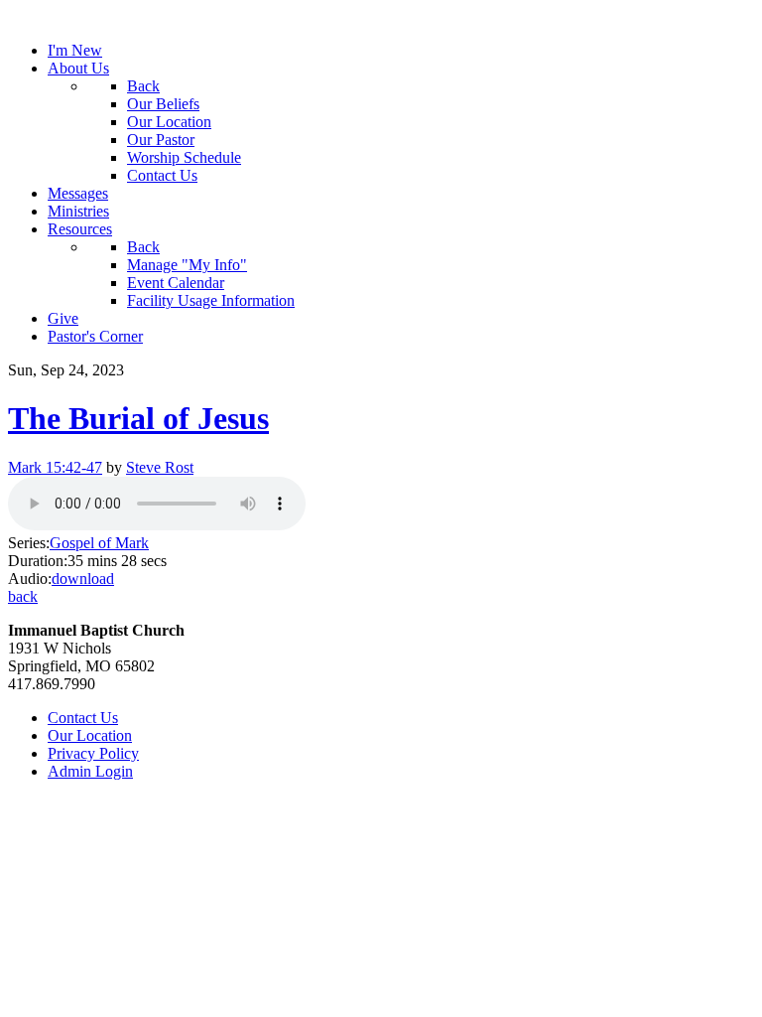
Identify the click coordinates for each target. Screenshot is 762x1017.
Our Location (90, 735)
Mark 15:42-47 (55, 467)
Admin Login (90, 771)
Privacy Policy (93, 753)
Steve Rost (159, 467)
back (23, 596)
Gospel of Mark (99, 542)
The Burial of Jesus (138, 418)
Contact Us (83, 717)
